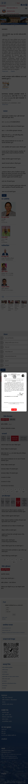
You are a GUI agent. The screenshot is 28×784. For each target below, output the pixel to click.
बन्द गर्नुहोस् (14, 409)
